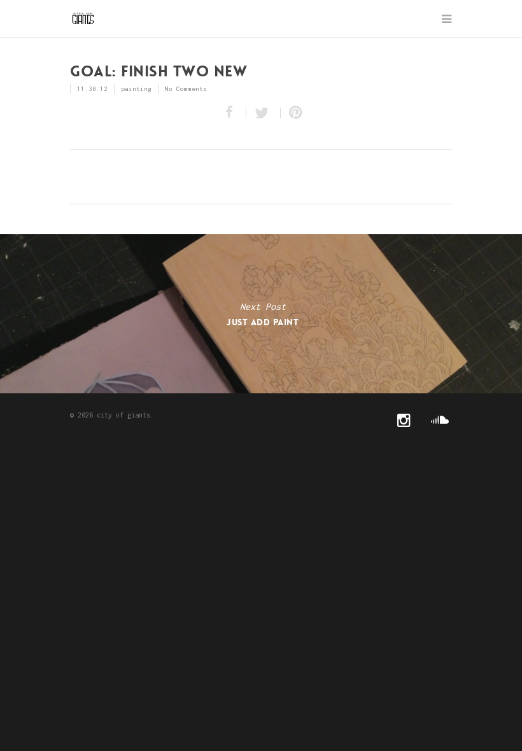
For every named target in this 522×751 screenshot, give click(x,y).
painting (136, 88)
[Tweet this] (263, 113)
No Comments (186, 88)
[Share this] (231, 113)
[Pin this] (293, 113)
